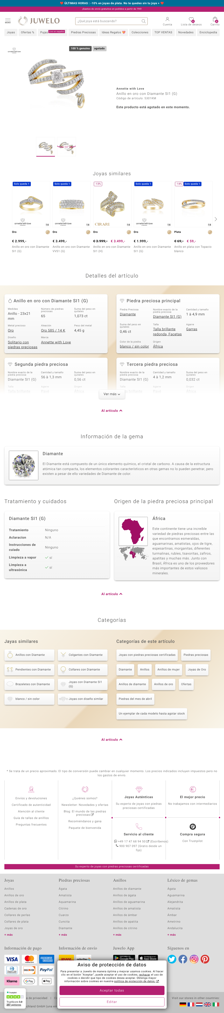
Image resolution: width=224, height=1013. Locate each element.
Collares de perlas (17, 915)
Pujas (52, 32)
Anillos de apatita (125, 922)
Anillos (144, 670)
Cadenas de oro (15, 909)
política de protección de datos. (134, 981)
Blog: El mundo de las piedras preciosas (85, 813)
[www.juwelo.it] (216, 1004)
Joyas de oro (13, 928)
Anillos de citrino (125, 928)
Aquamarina (67, 902)
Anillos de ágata (124, 895)
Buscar (143, 21)
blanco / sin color (134, 346)
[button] (7, 20)
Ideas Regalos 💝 (114, 32)
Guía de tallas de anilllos (31, 818)
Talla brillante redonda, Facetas (167, 332)
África (158, 346)
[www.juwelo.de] (183, 1004)
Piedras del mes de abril (135, 699)
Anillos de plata (15, 902)
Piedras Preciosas (83, 32)
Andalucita (175, 928)
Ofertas (186, 684)
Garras (191, 329)
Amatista (65, 895)
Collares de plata (16, 922)
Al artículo (110, 410)
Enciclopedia (208, 32)
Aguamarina (176, 895)
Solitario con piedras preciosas (22, 345)
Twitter (172, 959)
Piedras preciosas (196, 655)
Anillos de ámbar (125, 915)
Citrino (63, 909)
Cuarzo (64, 915)
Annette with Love (56, 342)
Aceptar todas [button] (112, 990)
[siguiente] (215, 219)
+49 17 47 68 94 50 (132, 842)
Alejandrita (175, 902)
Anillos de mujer (169, 670)
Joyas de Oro (197, 670)
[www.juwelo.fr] (191, 1004)
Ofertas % (27, 32)
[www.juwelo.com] (207, 1004)
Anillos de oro (163, 684)
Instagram (194, 959)
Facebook (182, 959)
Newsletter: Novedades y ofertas (85, 805)
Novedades (186, 32)
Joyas (11, 32)
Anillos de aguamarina (129, 902)
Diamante (128, 314)
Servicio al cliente (139, 834)
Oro (11, 330)
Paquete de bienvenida (85, 828)
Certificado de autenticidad (31, 805)
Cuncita (64, 922)
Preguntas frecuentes (31, 825)
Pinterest (205, 959)
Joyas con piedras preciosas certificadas (147, 655)
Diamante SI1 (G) (167, 316)
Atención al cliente (31, 812)
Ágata (63, 889)
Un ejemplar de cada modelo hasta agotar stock (152, 714)
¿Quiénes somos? (85, 798)
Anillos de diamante (132, 684)
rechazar (144, 975)
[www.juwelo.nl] (199, 1004)
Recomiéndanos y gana (85, 821)
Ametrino (174, 922)
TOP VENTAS (163, 32)
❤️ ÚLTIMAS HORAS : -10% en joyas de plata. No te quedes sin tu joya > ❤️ (112, 3)
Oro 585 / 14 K (53, 330)
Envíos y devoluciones (31, 798)
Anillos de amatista (127, 909)
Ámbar (172, 915)
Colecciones (140, 32)
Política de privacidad (32, 998)
